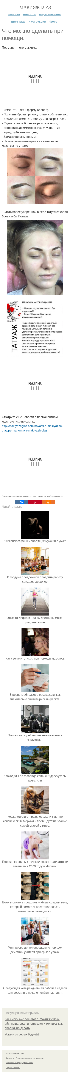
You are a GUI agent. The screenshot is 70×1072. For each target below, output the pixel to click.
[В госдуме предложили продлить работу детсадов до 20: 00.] (35, 572)
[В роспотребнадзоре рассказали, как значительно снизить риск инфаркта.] (35, 690)
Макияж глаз (35, 7)
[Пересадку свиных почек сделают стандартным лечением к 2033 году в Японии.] (35, 857)
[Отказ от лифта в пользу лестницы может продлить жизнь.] (35, 613)
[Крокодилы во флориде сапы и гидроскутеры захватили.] (35, 771)
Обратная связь (13, 1067)
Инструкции (37, 21)
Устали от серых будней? (22, 1034)
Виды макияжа (50, 14)
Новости (29, 14)
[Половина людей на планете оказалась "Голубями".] (35, 731)
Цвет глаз (18, 21)
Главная (14, 14)
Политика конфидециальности (19, 1062)
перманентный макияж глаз (50, 495)
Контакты (10, 1058)
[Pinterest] (35, 502)
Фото (53, 21)
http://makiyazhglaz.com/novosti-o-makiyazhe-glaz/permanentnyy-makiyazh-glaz (32, 428)
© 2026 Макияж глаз (15, 1053)
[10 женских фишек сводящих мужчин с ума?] (35, 536)
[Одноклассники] (48, 502)
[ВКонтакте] (21, 502)
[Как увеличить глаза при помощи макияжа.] (35, 654)
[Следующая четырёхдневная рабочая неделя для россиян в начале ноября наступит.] (35, 983)
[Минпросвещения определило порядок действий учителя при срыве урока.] (35, 943)
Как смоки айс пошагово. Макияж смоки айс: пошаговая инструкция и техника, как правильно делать (34, 1024)
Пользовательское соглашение (30, 1058)
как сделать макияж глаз (24, 495)
